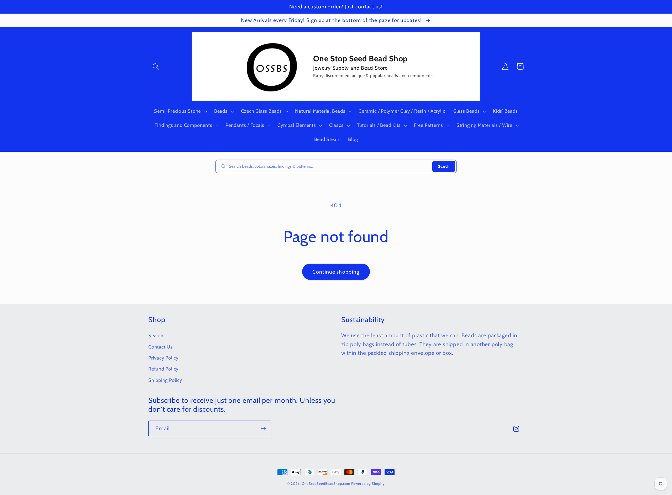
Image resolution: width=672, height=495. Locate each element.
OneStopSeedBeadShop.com (326, 483)
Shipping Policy (165, 380)
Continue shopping (335, 272)
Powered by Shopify (368, 483)
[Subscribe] (263, 429)
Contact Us (160, 347)
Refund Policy (163, 369)
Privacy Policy (163, 358)
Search (443, 166)
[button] (155, 66)
